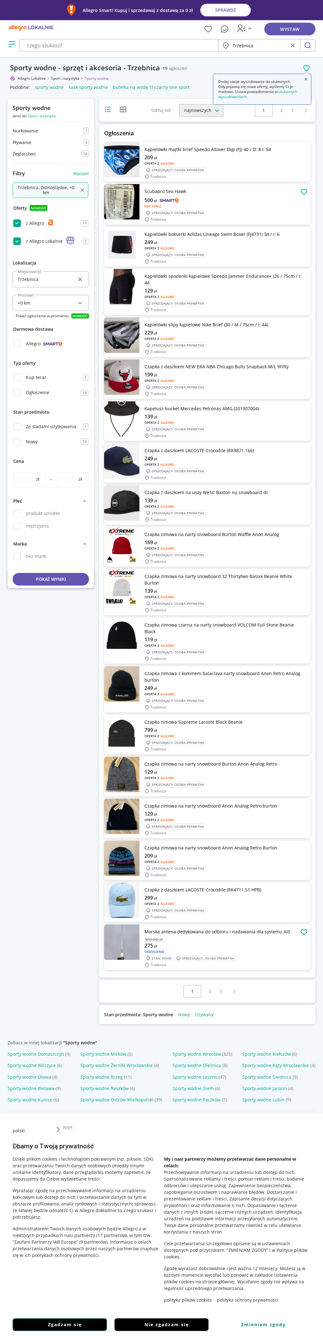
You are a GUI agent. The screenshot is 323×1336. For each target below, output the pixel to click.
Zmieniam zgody (263, 1324)
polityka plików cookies (188, 1300)
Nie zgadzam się (166, 1324)
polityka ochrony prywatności (248, 1300)
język (68, 1126)
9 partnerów (93, 1242)
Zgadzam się (65, 1324)
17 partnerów (111, 1235)
